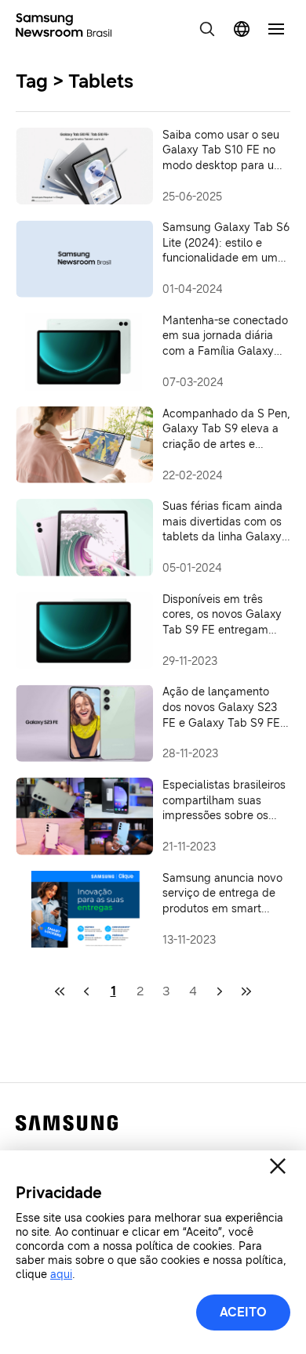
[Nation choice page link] (242, 29)
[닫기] (277, 1166)
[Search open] (207, 29)
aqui (61, 1274)
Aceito (243, 1312)
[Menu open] (276, 29)
